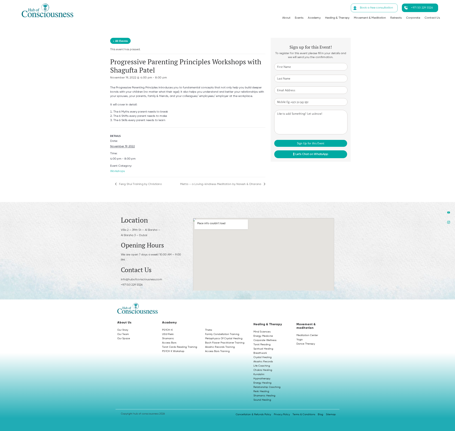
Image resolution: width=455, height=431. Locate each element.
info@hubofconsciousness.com (141, 279)
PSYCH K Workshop (173, 351)
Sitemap (331, 414)
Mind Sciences (262, 332)
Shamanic (168, 338)
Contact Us (432, 18)
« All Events (120, 41)
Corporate (413, 18)
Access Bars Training (217, 351)
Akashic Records (263, 361)
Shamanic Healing (264, 395)
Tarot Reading (262, 344)
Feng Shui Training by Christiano (140, 184)
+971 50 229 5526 (422, 7)
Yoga (299, 339)
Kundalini (258, 374)
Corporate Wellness (264, 340)
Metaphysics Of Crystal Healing (223, 338)
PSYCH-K (167, 330)
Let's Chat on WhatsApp (311, 154)
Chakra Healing (262, 370)
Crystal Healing (262, 357)
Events (299, 18)
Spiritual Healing (263, 349)
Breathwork (260, 353)
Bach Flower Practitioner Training (224, 343)
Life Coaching (261, 366)
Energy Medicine (263, 336)
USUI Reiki (168, 334)
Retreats (396, 18)
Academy (314, 18)
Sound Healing (262, 400)
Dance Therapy (305, 344)
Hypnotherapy (262, 378)
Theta (208, 330)
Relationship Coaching (266, 387)
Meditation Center (307, 335)
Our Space (123, 338)
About (286, 18)
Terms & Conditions (304, 414)
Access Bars (169, 343)
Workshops (117, 171)
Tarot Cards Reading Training (179, 347)
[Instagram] (448, 222)
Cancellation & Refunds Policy (253, 414)
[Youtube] (448, 212)
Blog (320, 414)
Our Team (123, 334)
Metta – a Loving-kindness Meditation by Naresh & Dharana (221, 184)
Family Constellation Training (222, 334)
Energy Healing (262, 383)
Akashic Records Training (220, 347)
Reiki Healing (261, 391)
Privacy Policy (282, 414)
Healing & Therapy (337, 18)
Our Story (122, 330)
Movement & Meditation (370, 18)
